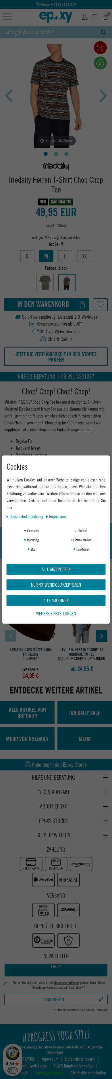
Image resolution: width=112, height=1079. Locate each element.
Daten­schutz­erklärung (26, 516)
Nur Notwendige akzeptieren (56, 584)
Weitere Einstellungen (56, 613)
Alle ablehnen (56, 600)
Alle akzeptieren (56, 569)
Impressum (57, 516)
